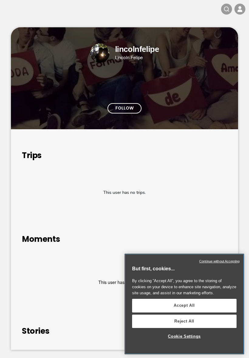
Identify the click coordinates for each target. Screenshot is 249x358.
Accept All (184, 305)
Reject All (184, 321)
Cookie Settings (184, 336)
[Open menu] (239, 9)
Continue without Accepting (219, 261)
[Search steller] (226, 9)
